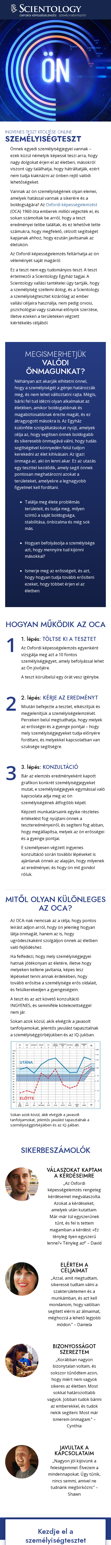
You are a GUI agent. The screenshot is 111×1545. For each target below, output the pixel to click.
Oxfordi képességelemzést (71, 204)
